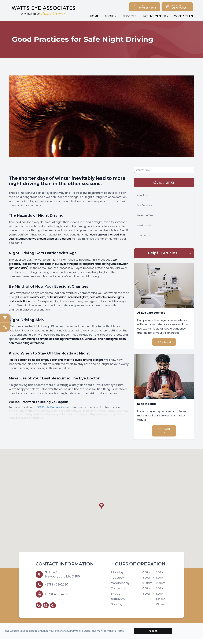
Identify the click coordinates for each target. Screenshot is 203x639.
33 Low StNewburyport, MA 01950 (62, 574)
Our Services (144, 205)
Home (94, 16)
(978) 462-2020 (56, 584)
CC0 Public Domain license (53, 407)
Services (129, 16)
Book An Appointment (178, 7)
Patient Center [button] (154, 16)
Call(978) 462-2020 (147, 7)
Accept (152, 631)
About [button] (110, 16)
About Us (142, 195)
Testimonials (144, 225)
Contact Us (183, 16)
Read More (164, 342)
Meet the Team (146, 215)
